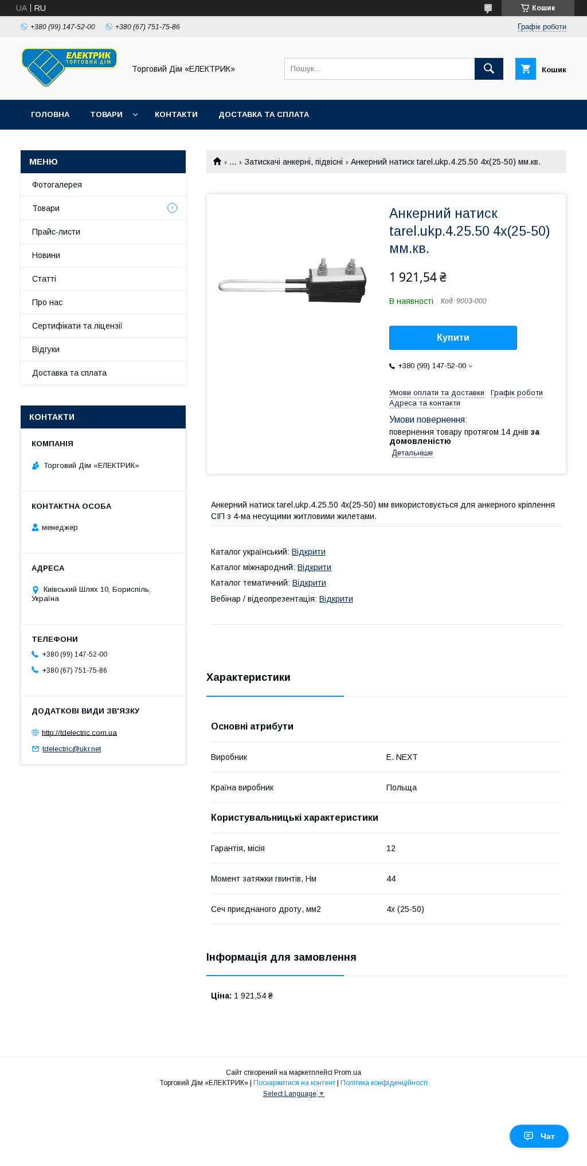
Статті (44, 278)
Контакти (176, 114)
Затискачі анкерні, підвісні (294, 161)
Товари (106, 114)
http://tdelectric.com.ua (79, 732)
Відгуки (46, 349)
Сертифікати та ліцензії (77, 325)
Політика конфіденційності (384, 1083)
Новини (46, 255)
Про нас (47, 302)
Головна (50, 114)
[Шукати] (489, 69)
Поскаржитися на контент (294, 1083)
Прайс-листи (56, 231)
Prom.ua (347, 1072)
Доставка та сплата (263, 114)
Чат (548, 1136)
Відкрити (309, 551)
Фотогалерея (57, 184)
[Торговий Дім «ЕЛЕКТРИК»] (69, 84)
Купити (453, 337)
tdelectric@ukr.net (71, 748)
